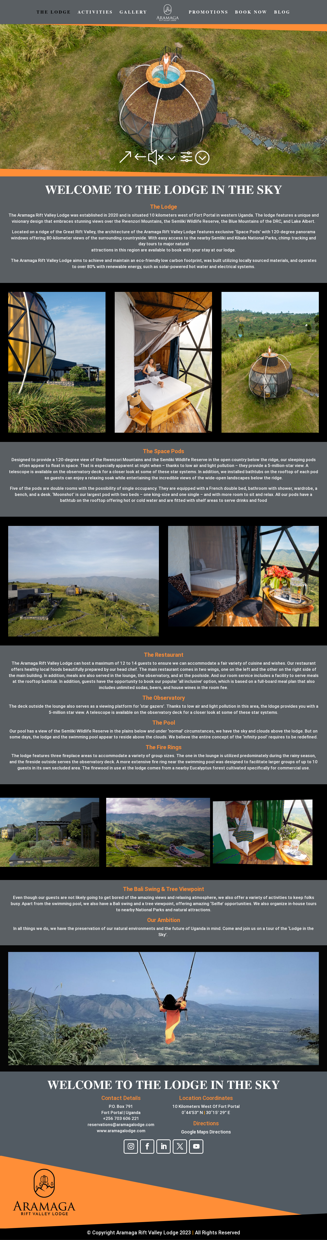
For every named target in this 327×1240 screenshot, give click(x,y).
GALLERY (133, 12)
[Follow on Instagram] (131, 1146)
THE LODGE (54, 12)
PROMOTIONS (208, 12)
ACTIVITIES (95, 12)
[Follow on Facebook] (147, 1146)
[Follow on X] (180, 1146)
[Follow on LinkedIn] (163, 1146)
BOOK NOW (251, 12)
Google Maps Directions (206, 1132)
